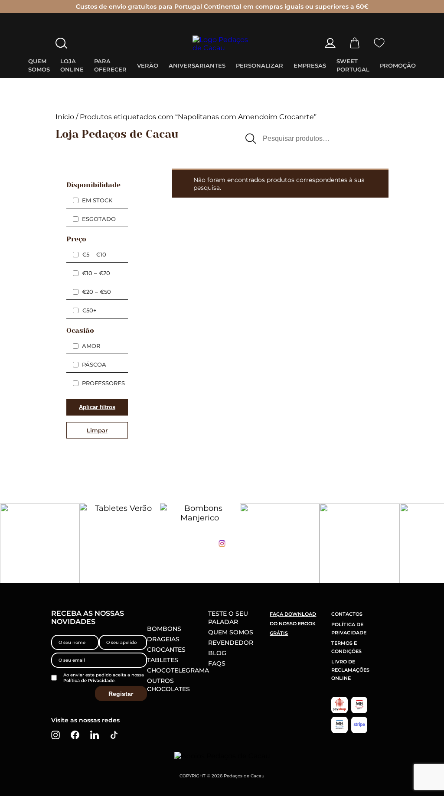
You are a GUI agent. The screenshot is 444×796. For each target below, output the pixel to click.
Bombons (164, 629)
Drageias (163, 639)
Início (65, 117)
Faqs (216, 663)
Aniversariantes (197, 65)
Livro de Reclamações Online (350, 670)
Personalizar (259, 65)
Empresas (310, 65)
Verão (147, 65)
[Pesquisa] (250, 139)
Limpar (97, 430)
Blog (217, 653)
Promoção (398, 65)
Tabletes (162, 660)
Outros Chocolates (168, 685)
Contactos (346, 614)
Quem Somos (230, 632)
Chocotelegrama (178, 670)
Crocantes (166, 649)
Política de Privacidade (88, 680)
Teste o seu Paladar (228, 618)
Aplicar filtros (97, 407)
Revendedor (230, 643)
